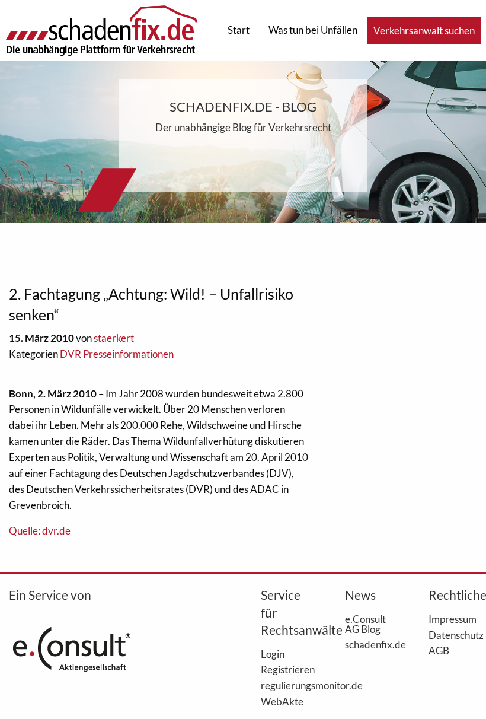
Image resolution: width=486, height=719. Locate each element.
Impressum (453, 619)
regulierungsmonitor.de (285, 685)
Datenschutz (453, 635)
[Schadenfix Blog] (101, 29)
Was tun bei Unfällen (312, 30)
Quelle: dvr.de (40, 530)
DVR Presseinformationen (117, 354)
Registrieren (285, 669)
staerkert (114, 338)
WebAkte (282, 701)
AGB (439, 650)
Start (239, 30)
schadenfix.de (369, 644)
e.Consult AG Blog (365, 624)
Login (272, 654)
